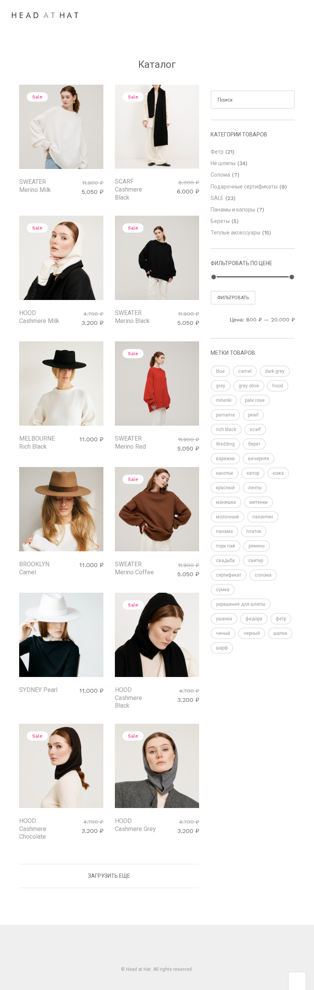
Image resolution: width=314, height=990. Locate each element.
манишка (226, 502)
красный (225, 487)
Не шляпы (223, 163)
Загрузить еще (109, 876)
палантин (262, 517)
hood (277, 385)
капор (253, 473)
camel (245, 371)
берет (254, 444)
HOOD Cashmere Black (128, 698)
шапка (280, 633)
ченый (223, 633)
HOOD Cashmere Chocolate (32, 829)
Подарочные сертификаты (244, 187)
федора (253, 618)
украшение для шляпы (240, 604)
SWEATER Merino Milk (35, 185)
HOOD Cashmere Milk (39, 317)
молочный (227, 517)
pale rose (255, 400)
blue (220, 371)
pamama (225, 415)
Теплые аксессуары (235, 232)
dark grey (275, 371)
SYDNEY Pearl (38, 689)
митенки (258, 502)
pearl (253, 415)
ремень (257, 546)
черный (252, 633)
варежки (225, 458)
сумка (222, 589)
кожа (278, 473)
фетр (281, 618)
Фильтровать (233, 297)
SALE (217, 198)
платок (253, 531)
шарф (222, 648)
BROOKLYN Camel (34, 568)
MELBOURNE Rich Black (37, 442)
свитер (255, 560)
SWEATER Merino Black (132, 317)
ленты (255, 487)
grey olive (249, 385)
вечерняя (258, 458)
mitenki (224, 400)
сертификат (228, 575)
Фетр (217, 152)
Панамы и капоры (233, 210)
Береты (220, 221)
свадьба (225, 560)
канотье (224, 473)
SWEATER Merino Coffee (134, 568)
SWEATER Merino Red (130, 442)
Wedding (225, 444)
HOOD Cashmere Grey (135, 825)
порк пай (225, 546)
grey (220, 385)
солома (263, 575)
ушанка (224, 618)
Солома (220, 175)
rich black (226, 429)
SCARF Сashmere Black (128, 189)
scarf (255, 429)
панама (224, 531)
